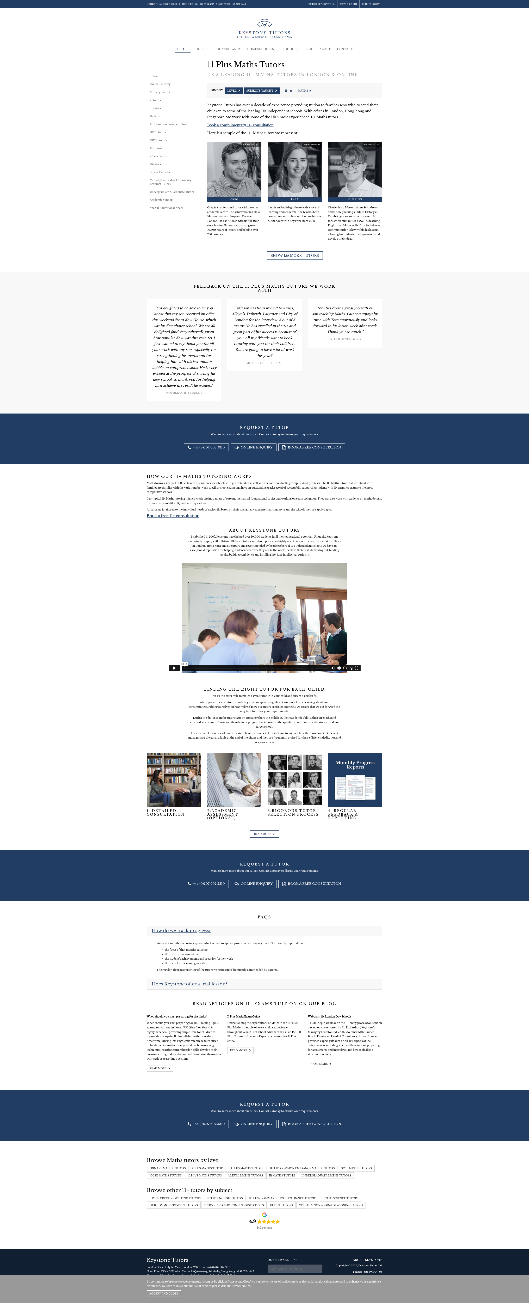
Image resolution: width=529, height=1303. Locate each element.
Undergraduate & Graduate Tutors (172, 192)
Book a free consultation (314, 447)
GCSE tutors (158, 132)
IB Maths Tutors (282, 1175)
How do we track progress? (181, 930)
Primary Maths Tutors (167, 1168)
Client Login (371, 4)
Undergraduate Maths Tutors (326, 1175)
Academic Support (161, 199)
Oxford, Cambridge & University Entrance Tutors (171, 182)
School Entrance (160, 172)
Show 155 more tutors (295, 255)
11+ (286, 90)
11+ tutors (156, 116)
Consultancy (229, 49)
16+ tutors (156, 148)
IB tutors (155, 164)
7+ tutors (155, 100)
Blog (309, 49)
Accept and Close (163, 1293)
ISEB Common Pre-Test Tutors (173, 1205)
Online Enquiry (256, 447)
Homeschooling (262, 49)
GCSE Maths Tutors (356, 1168)
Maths (303, 90)
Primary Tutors (160, 92)
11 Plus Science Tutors (341, 1198)
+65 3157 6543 (238, 4)
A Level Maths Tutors (245, 1175)
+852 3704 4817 (206, 4)
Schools (290, 49)
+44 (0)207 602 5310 (169, 4)
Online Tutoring (160, 84)
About (325, 49)
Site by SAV (370, 1271)
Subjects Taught (260, 90)
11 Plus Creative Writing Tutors (175, 1198)
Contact (345, 49)
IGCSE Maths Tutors (165, 1175)
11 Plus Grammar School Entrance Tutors (283, 1198)
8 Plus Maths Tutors (246, 1168)
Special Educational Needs (166, 207)
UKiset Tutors (281, 1205)
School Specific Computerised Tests (234, 1205)
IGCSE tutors (158, 140)
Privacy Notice (241, 1285)
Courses (203, 49)
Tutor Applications (322, 4)
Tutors (182, 49)
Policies (357, 1271)
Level (232, 90)
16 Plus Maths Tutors (205, 1175)
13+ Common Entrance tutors (168, 124)
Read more (263, 834)
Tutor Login (348, 4)
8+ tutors (155, 108)
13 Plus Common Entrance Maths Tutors (302, 1168)
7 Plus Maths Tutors (208, 1168)
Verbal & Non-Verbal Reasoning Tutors (331, 1205)
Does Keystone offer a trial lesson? (189, 984)
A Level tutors (159, 156)
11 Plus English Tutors (225, 1198)
